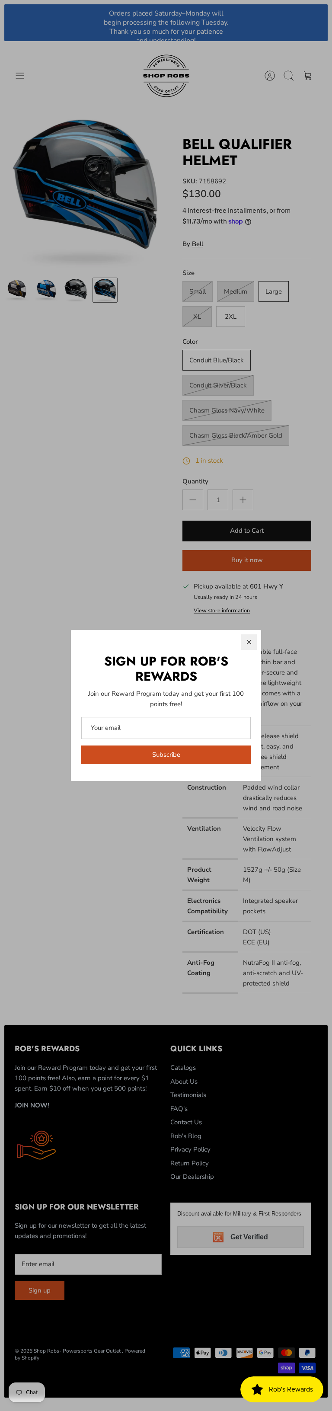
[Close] (249, 642)
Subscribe (166, 754)
